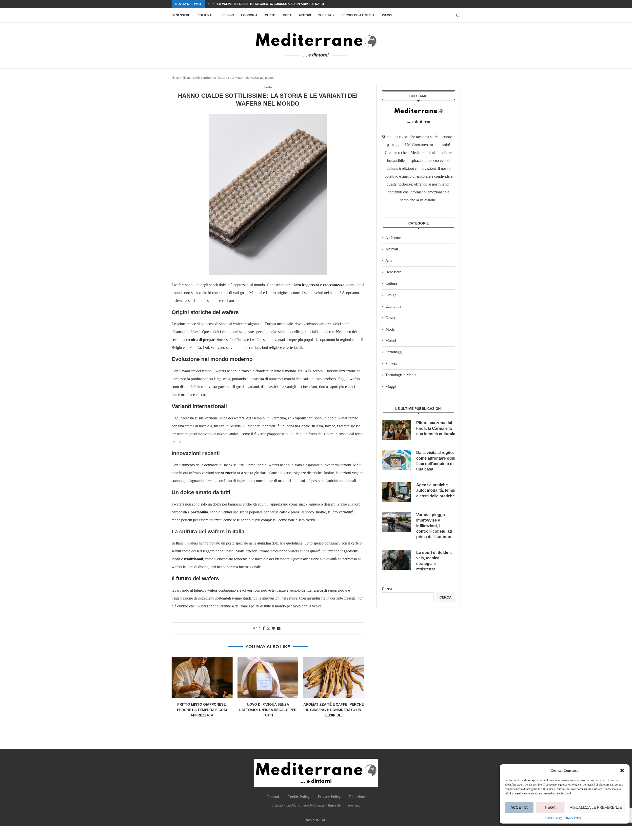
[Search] (457, 15)
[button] (622, 770)
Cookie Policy (553, 818)
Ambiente (393, 238)
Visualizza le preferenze (596, 807)
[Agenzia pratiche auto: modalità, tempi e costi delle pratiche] (396, 492)
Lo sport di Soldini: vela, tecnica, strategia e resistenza (434, 560)
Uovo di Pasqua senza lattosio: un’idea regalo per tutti (267, 710)
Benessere (181, 15)
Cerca (387, 589)
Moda (287, 15)
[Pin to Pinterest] (273, 628)
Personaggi (394, 352)
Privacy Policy (572, 818)
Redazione (357, 797)
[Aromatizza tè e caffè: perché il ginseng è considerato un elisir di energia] (333, 677)
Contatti (273, 797)
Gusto (270, 15)
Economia (249, 15)
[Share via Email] (278, 628)
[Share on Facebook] (264, 628)
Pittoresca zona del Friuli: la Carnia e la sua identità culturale (435, 428)
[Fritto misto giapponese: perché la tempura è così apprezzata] (202, 677)
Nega (550, 807)
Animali (391, 249)
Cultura (205, 15)
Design (228, 15)
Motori (305, 15)
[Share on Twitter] (268, 628)
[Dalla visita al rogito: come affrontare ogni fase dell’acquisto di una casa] (396, 460)
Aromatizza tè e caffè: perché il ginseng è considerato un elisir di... (334, 710)
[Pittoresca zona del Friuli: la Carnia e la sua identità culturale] (396, 430)
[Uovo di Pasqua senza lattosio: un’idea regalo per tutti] (267, 677)
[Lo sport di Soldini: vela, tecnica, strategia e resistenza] (396, 560)
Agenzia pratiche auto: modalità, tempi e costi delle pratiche (435, 490)
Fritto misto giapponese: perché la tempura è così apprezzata (202, 710)
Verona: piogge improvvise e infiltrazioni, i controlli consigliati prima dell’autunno (434, 526)
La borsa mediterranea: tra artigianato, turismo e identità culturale (277, 4)
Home (175, 77)
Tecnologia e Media (358, 15)
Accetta (519, 807)
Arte (388, 260)
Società (324, 15)
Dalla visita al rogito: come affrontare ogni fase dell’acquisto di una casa (435, 461)
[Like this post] (258, 628)
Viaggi (387, 15)
